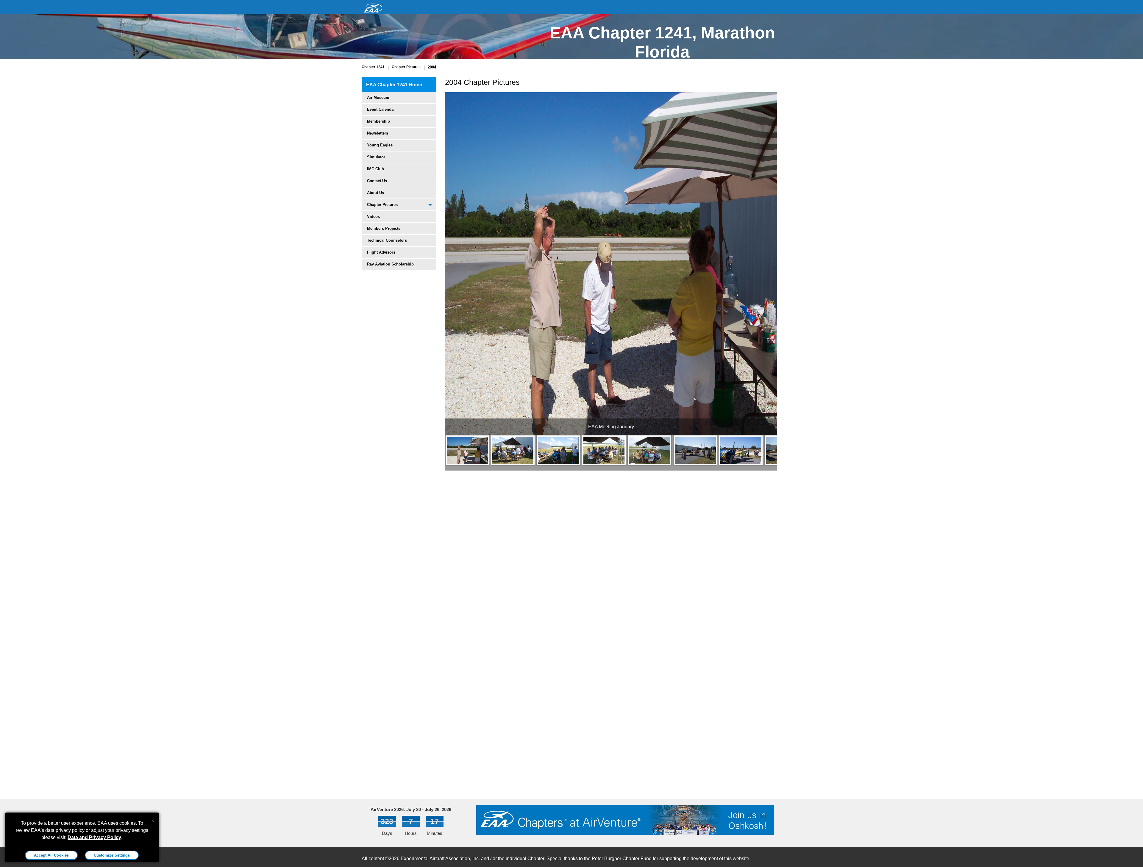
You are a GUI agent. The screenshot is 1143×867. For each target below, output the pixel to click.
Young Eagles (380, 145)
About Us (375, 192)
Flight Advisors (381, 252)
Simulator (376, 157)
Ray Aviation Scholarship (390, 264)
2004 (432, 67)
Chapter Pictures (406, 67)
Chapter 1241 (373, 67)
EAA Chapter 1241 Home (394, 84)
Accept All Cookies (51, 855)
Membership (378, 121)
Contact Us (377, 181)
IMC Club (375, 169)
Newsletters (377, 133)
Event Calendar (381, 109)
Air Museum (378, 97)
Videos (373, 216)
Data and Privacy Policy (94, 837)
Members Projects (383, 228)
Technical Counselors (387, 240)
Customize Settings (112, 855)
